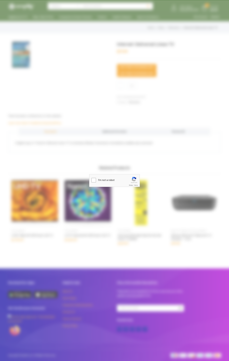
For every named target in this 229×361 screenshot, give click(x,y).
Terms (136, 185)
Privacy (131, 185)
